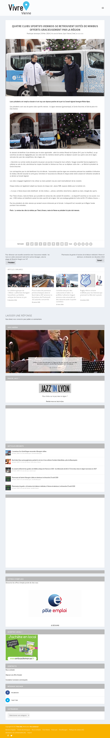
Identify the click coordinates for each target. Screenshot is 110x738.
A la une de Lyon (24, 471)
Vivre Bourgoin (63, 730)
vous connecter (18, 319)
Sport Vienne (67, 33)
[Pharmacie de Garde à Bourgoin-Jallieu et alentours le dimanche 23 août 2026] (8, 479)
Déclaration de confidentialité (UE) (15, 733)
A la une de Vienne (56, 33)
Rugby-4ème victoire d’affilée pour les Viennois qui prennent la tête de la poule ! (91, 293)
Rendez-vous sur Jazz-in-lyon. (55, 401)
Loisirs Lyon (32, 471)
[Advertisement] (22, 426)
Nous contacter (10, 670)
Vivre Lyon (54, 730)
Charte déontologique (23, 730)
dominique (37, 33)
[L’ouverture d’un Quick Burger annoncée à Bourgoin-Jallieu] (8, 452)
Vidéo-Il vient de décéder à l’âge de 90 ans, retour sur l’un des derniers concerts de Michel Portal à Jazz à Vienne (55, 363)
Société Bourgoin (36, 479)
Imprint (30, 733)
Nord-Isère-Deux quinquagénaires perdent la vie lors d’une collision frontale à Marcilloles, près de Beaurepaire (44, 460)
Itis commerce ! (34, 727)
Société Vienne (35, 488)
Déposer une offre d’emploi (14, 675)
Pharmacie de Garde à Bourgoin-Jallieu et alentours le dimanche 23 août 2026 (35, 477)
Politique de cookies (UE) (76, 730)
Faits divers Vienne (36, 462)
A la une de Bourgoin (25, 453)
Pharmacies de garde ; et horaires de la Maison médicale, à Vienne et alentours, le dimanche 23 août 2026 (43, 486)
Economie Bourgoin (37, 453)
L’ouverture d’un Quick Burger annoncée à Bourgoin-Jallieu (29, 451)
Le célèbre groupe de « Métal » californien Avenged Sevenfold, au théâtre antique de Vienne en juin (18, 293)
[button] (52, 371)
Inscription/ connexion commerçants (17, 680)
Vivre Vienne (46, 730)
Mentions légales (10, 730)
